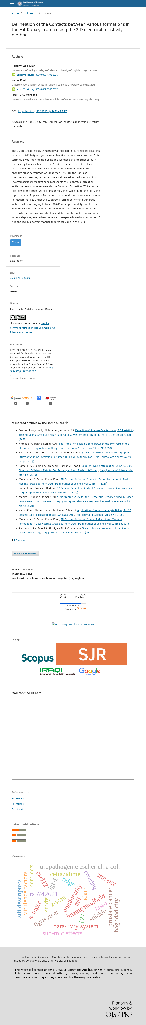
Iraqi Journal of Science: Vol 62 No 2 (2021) (101, 514)
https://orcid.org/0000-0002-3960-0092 (37, 89)
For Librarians (19, 809)
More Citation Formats (24, 378)
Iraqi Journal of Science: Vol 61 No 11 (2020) (52, 492)
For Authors (18, 803)
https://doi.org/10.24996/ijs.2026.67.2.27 (42, 111)
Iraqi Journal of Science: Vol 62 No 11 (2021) (81, 483)
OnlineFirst (30, 13)
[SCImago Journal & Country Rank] (73, 624)
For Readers (18, 798)
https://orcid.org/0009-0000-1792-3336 (37, 74)
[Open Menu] (11, 3)
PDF (16, 242)
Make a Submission (25, 553)
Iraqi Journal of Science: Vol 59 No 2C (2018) (85, 448)
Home (15, 13)
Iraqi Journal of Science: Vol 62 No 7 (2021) (67, 532)
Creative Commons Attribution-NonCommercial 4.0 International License (32, 328)
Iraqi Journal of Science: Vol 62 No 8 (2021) (103, 523)
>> (23, 540)
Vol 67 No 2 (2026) (21, 278)
